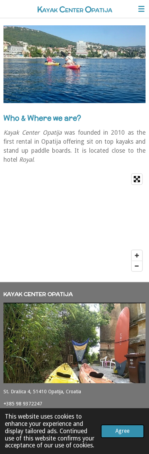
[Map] (74, 222)
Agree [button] (122, 431)
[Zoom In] (137, 255)
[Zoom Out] (137, 266)
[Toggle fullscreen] (137, 179)
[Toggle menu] (141, 8)
